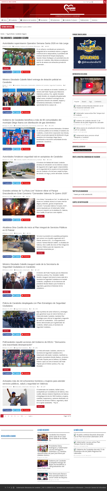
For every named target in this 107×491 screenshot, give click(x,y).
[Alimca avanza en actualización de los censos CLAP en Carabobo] (74, 128)
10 (22, 416)
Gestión (24, 160)
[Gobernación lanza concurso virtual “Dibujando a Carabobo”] (74, 135)
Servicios (94, 20)
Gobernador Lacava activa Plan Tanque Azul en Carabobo (87, 443)
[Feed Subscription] (70, 38)
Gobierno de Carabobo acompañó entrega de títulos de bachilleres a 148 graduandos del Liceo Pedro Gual (51, 464)
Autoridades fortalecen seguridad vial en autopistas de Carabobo (33, 157)
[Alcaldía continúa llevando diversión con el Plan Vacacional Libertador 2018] (74, 106)
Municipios (37, 46)
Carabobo (14, 20)
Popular (76, 101)
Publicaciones (84, 20)
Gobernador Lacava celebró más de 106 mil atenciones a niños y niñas (36, 27)
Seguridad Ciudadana (56, 85)
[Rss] (84, 2)
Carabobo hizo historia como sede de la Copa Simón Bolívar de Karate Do (58, 437)
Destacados (24, 85)
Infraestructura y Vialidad (34, 160)
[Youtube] (90, 2)
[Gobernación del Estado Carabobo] (53, 11)
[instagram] (92, 2)
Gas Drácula (32, 125)
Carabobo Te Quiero (71, 20)
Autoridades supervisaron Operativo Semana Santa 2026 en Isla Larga (35, 43)
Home (2, 34)
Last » (30, 416)
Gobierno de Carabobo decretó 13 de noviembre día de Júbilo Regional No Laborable (89, 451)
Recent (84, 101)
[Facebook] (86, 2)
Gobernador (31, 85)
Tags (90, 101)
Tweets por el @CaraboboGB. (83, 194)
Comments (97, 101)
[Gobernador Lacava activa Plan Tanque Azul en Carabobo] (74, 113)
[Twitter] (88, 2)
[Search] (104, 1)
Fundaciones (56, 20)
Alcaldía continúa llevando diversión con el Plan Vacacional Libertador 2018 (89, 436)
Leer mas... (6, 68)
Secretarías (44, 20)
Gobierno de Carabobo (29, 20)
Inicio (5, 20)
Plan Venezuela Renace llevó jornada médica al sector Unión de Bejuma (58, 476)
